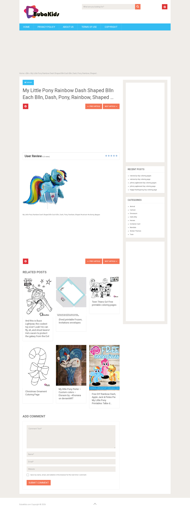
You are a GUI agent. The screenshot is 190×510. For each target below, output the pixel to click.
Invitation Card (135, 224)
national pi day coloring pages (140, 176)
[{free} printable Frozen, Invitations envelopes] (71, 296)
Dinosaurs (133, 213)
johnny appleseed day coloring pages (143, 183)
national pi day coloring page (140, 179)
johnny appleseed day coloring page (142, 186)
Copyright (111, 27)
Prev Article (94, 106)
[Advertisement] (95, 52)
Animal (132, 206)
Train (132, 234)
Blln (27, 73)
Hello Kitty (133, 217)
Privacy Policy (46, 27)
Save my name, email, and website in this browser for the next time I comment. (58, 475)
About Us (68, 27)
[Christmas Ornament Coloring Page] (38, 366)
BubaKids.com (25, 504)
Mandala (133, 227)
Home (26, 27)
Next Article (110, 106)
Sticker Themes (135, 231)
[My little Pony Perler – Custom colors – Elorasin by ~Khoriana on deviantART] (71, 365)
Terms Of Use (89, 27)
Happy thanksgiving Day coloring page (143, 190)
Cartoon (29, 82)
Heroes (132, 220)
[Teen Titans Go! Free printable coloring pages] (104, 287)
